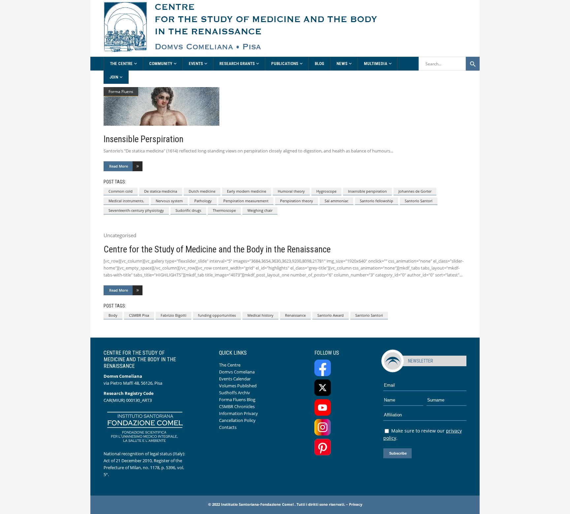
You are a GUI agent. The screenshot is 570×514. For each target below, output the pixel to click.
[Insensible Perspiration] (285, 106)
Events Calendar (235, 379)
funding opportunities (217, 315)
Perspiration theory (296, 200)
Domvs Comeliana (237, 372)
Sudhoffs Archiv (234, 393)
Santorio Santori (418, 200)
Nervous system (169, 200)
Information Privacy (238, 413)
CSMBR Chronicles (237, 406)
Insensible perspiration (367, 191)
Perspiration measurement (246, 200)
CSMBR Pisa (139, 315)
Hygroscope (326, 191)
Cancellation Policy (237, 420)
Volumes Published (238, 386)
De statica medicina (160, 191)
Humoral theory (291, 191)
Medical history (260, 315)
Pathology (203, 200)
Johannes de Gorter (414, 191)
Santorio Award (330, 315)
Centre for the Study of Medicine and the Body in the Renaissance (217, 249)
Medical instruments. (126, 200)
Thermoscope (224, 210)
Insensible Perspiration (143, 139)
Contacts (228, 427)
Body (113, 315)
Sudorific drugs (188, 210)
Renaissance (295, 315)
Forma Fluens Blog (237, 399)
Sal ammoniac (336, 200)
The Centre (229, 365)
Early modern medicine (246, 191)
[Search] (473, 64)
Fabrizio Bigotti (173, 315)
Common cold (121, 191)
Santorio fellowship (376, 200)
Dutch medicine (202, 191)
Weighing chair (259, 210)
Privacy (355, 504)
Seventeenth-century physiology (136, 210)
